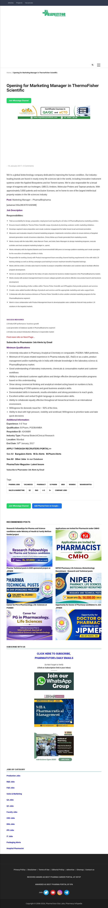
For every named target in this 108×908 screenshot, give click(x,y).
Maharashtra (86, 485)
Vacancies (29, 3)
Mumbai (72, 485)
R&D (36, 490)
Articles (11, 3)
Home (9, 73)
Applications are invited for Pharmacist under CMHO (77, 528)
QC (30, 490)
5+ (50, 490)
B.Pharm (53, 485)
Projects (19, 3)
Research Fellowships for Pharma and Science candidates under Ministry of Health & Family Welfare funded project (29, 531)
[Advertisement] (54, 39)
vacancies (28, 485)
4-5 (43, 490)
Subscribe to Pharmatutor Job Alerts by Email (29, 342)
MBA (63, 485)
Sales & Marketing (16, 490)
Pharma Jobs (14, 485)
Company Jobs (61, 490)
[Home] (54, 13)
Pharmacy (41, 485)
